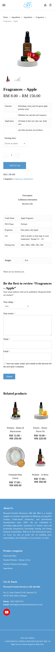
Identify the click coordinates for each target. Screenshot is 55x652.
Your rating (8, 302)
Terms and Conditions (27, 638)
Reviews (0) (27, 204)
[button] (3, 5)
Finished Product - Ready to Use (16, 560)
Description (27, 195)
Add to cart (14, 165)
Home (5, 17)
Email (6, 351)
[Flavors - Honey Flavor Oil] (40, 410)
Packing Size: (10, 138)
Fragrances (40, 17)
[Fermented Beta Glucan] (15, 457)
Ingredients (16, 17)
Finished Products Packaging (15, 564)
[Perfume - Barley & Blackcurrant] (15, 410)
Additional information (27, 200)
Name (6, 339)
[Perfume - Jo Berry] (40, 457)
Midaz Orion (40, 644)
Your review (9, 313)
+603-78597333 (16, 601)
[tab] (27, 195)
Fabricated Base (10, 556)
